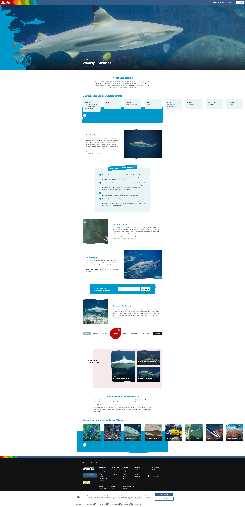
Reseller (101, 476)
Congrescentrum (103, 490)
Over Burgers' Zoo (115, 469)
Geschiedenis (114, 474)
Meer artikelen (136, 385)
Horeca (113, 471)
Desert (124, 474)
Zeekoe (136, 469)
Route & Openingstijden (218, 2)
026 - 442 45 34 (154, 473)
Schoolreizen (114, 490)
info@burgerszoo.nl (154, 476)
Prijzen (100, 474)
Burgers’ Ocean (114, 87)
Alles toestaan (164, 494)
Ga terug (86, 59)
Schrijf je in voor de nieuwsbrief (90, 475)
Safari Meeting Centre (104, 488)
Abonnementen (103, 478)
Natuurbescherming (116, 472)
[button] (228, 2)
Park (124, 480)
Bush (124, 469)
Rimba (124, 478)
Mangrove (125, 471)
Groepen (113, 488)
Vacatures (125, 488)
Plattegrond (102, 483)
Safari (124, 476)
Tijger (136, 472)
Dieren (87, 462)
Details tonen (138, 504)
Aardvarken (137, 471)
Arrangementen (103, 472)
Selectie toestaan (164, 498)
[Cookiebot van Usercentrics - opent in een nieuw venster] (78, 504)
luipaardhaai (124, 87)
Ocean (124, 472)
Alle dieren (137, 476)
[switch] (107, 504)
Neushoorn (137, 474)
